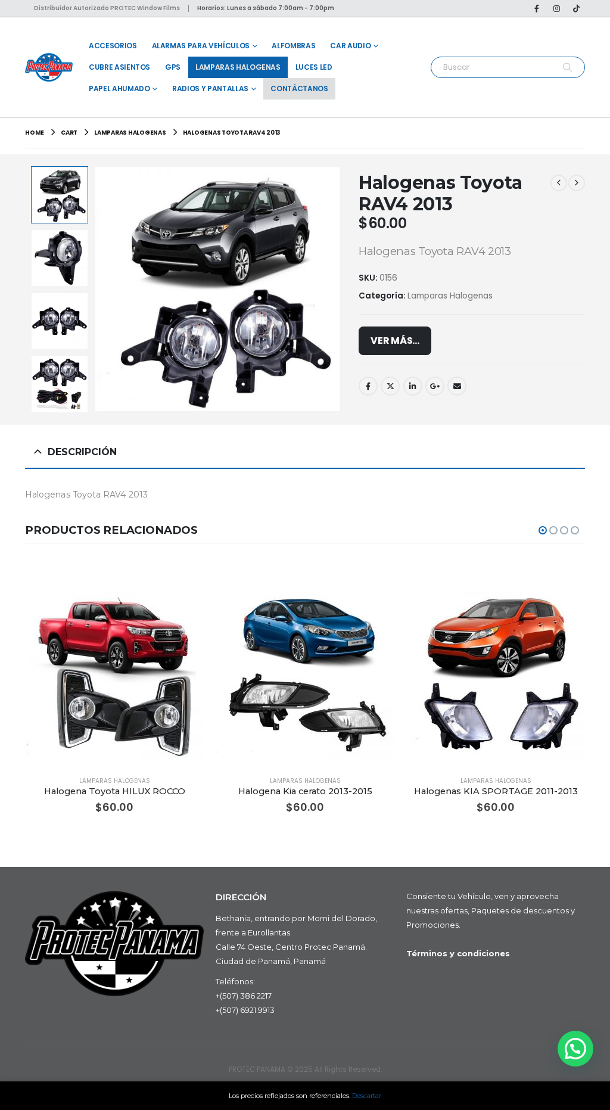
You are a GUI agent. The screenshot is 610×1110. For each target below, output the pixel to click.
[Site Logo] (49, 67)
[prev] (558, 183)
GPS (172, 67)
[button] (97, 289)
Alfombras (293, 46)
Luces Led (313, 67)
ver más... (395, 340)
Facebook (368, 386)
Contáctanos (299, 88)
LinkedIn (412, 386)
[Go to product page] (114, 676)
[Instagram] (556, 8)
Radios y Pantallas (210, 88)
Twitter (390, 386)
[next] (576, 183)
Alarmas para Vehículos (201, 46)
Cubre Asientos (119, 67)
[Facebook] (536, 8)
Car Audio (350, 46)
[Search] (567, 67)
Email (456, 386)
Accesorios (113, 46)
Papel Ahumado (119, 88)
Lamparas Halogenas (238, 67)
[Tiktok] (576, 8)
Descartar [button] (366, 1096)
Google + (434, 386)
